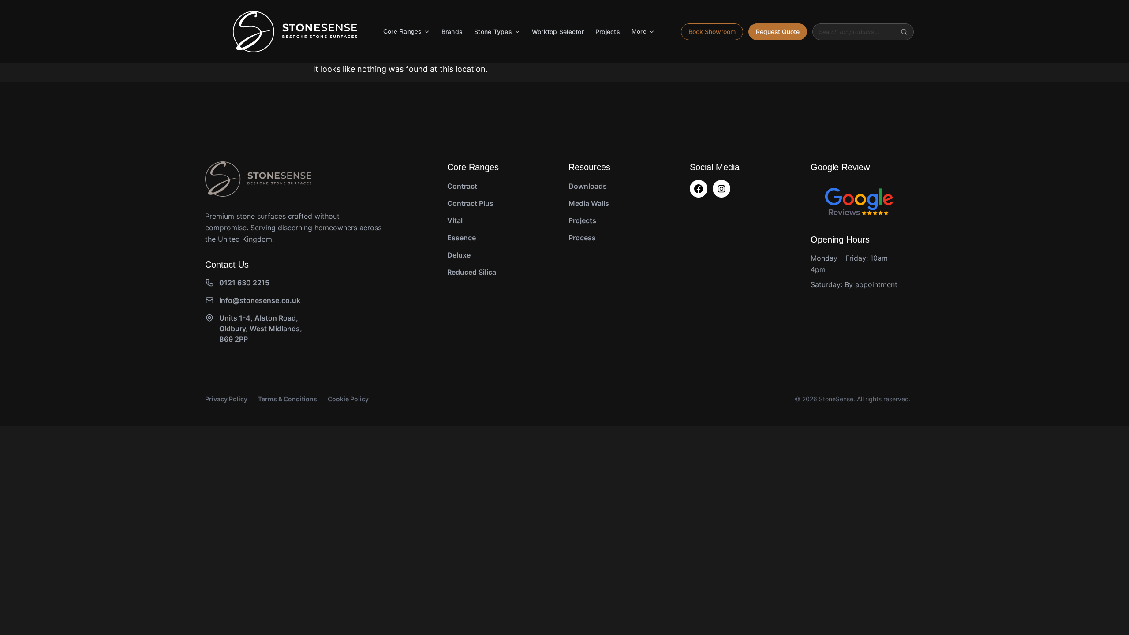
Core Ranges (402, 31)
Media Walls (588, 203)
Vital (455, 220)
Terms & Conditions (287, 399)
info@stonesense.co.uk (259, 300)
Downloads (587, 186)
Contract (462, 186)
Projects (607, 31)
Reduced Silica (471, 272)
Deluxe (459, 254)
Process (582, 237)
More (639, 31)
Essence (461, 237)
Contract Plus (470, 203)
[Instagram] (721, 189)
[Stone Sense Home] (295, 31)
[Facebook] (698, 189)
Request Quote (778, 31)
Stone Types (493, 31)
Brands (452, 31)
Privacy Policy (226, 399)
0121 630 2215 (244, 282)
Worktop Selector (558, 31)
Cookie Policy (348, 399)
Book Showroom (712, 31)
